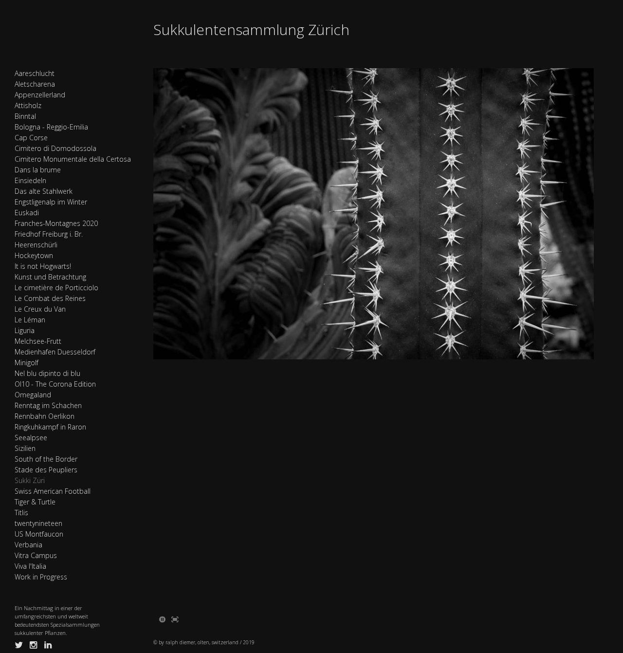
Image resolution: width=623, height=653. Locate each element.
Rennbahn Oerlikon (44, 416)
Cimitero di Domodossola (55, 148)
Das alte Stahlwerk (44, 191)
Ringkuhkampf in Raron (50, 426)
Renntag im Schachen (48, 405)
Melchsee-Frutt (38, 341)
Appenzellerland (40, 94)
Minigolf (26, 362)
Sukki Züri (30, 480)
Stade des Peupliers (46, 469)
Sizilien (25, 448)
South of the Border (46, 459)
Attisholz (28, 105)
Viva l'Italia (30, 566)
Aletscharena (35, 84)
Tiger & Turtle (35, 501)
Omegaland (33, 394)
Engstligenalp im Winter (51, 201)
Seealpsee (31, 437)
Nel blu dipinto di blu (47, 373)
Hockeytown (34, 255)
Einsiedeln (30, 180)
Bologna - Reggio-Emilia (51, 126)
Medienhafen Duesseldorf (55, 351)
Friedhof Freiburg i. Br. (49, 234)
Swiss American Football (53, 491)
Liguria (25, 330)
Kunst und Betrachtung (50, 276)
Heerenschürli (36, 244)
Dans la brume (38, 169)
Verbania (28, 544)
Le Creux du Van (40, 309)
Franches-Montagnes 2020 (56, 223)
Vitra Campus (36, 555)
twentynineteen (38, 523)
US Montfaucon (39, 534)
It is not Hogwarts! (43, 266)
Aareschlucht (35, 73)
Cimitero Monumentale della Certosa (73, 159)
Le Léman (30, 319)
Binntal (25, 116)
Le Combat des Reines (50, 298)
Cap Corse (31, 137)
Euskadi (27, 212)
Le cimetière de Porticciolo (56, 287)
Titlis (21, 512)
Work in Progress (41, 576)
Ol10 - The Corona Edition (55, 384)
